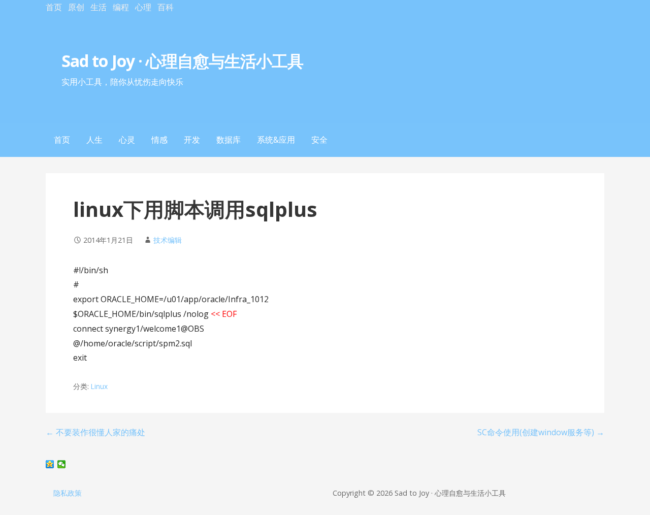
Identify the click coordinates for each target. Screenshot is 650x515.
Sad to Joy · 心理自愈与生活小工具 (184, 61)
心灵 (127, 139)
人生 (94, 139)
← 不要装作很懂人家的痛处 (95, 432)
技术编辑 (167, 240)
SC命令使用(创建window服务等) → (540, 432)
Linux (99, 386)
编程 (121, 7)
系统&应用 (276, 139)
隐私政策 (67, 493)
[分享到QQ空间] (50, 464)
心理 (143, 7)
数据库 (228, 139)
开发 (192, 139)
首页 (54, 7)
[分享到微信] (61, 464)
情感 (159, 139)
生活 (98, 7)
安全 (319, 139)
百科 (165, 7)
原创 (76, 7)
